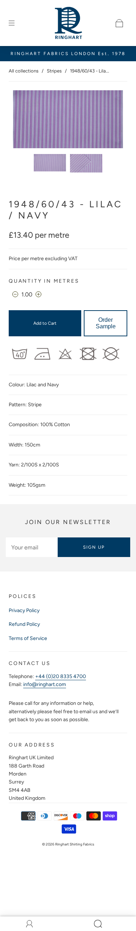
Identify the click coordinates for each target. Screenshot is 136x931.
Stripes (54, 71)
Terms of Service (28, 638)
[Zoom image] (68, 120)
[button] (24, 120)
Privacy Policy (24, 610)
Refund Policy (24, 624)
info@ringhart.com (44, 684)
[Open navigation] (17, 23)
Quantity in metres (44, 281)
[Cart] (119, 23)
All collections (23, 71)
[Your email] (32, 547)
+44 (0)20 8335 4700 (60, 676)
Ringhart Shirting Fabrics (74, 844)
